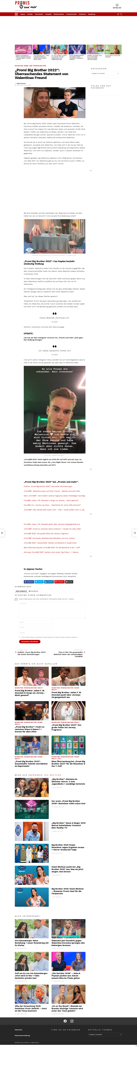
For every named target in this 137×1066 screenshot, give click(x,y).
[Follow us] (118, 14)
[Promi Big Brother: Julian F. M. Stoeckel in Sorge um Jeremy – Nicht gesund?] (32, 676)
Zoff (59, 758)
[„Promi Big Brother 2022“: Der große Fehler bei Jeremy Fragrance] (68, 710)
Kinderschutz (59, 14)
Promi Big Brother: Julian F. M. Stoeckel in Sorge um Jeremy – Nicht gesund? (30, 692)
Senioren (82, 14)
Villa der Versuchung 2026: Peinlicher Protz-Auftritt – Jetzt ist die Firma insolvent (31, 1008)
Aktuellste (117, 8)
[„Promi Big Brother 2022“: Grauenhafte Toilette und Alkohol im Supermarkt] (32, 745)
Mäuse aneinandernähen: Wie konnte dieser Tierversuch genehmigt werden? (76, 57)
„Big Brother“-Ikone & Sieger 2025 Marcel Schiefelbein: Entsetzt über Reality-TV (68, 825)
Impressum (18, 1029)
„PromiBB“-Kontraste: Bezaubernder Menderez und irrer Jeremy (49, 538)
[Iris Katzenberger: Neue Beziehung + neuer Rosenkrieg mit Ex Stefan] (32, 928)
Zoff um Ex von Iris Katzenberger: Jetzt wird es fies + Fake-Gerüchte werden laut (31, 975)
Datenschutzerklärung (22, 1035)
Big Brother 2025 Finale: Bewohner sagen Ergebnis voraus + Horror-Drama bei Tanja (68, 847)
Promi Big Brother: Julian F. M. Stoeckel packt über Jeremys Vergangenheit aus (66, 694)
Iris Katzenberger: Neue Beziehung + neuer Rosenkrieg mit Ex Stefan (32, 942)
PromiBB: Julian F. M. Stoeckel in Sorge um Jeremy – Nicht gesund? (51, 500)
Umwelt (48, 14)
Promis (30, 14)
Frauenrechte (71, 14)
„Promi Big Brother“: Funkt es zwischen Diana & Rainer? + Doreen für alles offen (29, 729)
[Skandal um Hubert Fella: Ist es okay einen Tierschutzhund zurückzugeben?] (95, 49)
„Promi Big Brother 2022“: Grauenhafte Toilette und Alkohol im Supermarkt (31, 763)
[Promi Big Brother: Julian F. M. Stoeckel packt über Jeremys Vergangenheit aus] (68, 676)
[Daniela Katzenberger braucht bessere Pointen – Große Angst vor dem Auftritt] (23, 49)
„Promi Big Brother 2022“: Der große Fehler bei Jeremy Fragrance (66, 727)
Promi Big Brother (30, 688)
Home (23, 14)
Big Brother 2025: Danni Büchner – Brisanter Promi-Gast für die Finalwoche (68, 891)
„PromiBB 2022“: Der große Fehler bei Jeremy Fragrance (46, 533)
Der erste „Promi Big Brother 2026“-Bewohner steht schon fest (68, 802)
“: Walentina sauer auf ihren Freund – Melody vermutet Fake (55, 491)
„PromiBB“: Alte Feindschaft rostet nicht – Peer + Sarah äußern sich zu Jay (54, 510)
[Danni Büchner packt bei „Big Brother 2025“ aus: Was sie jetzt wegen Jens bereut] (32, 875)
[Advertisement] (68, 30)
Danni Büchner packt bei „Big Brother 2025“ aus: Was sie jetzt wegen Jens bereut (67, 869)
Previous (16, 53)
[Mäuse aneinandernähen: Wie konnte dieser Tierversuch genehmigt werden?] (77, 49)
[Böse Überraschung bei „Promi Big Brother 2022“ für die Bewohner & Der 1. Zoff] (68, 745)
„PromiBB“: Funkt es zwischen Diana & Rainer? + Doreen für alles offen (52, 529)
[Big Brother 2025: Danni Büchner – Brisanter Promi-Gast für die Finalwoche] (32, 897)
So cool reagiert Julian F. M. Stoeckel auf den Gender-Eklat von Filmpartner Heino (59, 57)
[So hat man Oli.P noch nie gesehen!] (113, 49)
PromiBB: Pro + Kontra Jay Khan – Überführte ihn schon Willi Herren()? (52, 505)
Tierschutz (39, 14)
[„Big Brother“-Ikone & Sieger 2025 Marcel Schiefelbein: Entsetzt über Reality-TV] (32, 831)
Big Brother (19, 688)
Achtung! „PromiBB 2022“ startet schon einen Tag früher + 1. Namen (51, 552)
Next (121, 53)
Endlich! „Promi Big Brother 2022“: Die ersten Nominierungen (48, 486)
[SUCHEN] (121, 14)
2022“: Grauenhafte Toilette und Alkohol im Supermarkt (54, 543)
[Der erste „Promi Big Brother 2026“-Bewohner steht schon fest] (32, 809)
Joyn (77, 459)
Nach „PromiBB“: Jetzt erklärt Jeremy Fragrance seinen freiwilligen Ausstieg (54, 496)
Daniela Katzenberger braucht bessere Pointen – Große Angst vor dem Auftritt (23, 57)
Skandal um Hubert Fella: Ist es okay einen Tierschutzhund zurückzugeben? (94, 57)
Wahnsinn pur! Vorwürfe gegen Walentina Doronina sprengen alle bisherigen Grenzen (68, 942)
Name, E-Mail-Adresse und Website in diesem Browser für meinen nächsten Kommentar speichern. (50, 637)
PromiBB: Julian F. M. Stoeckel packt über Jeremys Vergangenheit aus (52, 524)
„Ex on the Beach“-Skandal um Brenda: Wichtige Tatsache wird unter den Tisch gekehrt (67, 1008)
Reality (40, 688)
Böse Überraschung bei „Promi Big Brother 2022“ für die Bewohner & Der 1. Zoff (68, 763)
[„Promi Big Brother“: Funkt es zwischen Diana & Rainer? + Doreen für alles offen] (32, 710)
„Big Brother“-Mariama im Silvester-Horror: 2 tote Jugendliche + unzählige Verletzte (68, 781)
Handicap (91, 14)
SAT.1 (65, 459)
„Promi (26, 491)
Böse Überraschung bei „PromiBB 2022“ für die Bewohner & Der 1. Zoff (52, 547)
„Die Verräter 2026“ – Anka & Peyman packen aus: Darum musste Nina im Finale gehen (41, 57)
